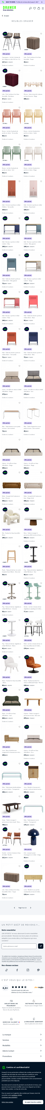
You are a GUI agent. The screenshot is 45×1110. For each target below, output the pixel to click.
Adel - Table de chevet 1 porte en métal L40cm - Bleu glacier (11, 280)
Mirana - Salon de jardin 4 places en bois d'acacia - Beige (33, 95)
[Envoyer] (40, 946)
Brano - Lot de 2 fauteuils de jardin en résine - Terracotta (10, 132)
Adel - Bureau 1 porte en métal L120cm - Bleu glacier (32, 243)
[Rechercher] (30, 8)
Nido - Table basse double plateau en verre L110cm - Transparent (11, 788)
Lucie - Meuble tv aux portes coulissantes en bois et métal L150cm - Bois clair (32, 891)
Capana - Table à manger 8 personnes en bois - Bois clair (32, 714)
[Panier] (39, 8)
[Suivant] (30, 908)
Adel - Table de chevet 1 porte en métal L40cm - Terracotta (11, 353)
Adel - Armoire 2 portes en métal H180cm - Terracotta (11, 206)
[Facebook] (17, 970)
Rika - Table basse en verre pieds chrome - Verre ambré (11, 427)
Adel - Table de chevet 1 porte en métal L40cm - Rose (33, 317)
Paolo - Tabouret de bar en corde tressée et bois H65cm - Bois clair (11, 571)
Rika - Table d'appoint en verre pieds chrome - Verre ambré (32, 427)
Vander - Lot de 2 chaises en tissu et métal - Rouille (11, 854)
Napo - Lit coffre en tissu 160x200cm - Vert (9, 714)
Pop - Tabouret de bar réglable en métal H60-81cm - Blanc (11, 645)
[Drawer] (9, 8)
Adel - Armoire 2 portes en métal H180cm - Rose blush (33, 206)
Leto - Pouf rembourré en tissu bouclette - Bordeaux (10, 95)
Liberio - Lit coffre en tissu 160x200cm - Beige (31, 464)
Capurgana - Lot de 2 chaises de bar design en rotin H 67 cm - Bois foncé (11, 59)
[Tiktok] (6, 970)
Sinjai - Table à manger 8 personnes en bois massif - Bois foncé (11, 822)
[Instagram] (27, 970)
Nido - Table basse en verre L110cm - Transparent (31, 821)
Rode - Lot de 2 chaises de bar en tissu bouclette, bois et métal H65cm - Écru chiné (33, 645)
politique (14, 1095)
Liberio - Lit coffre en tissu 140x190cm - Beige (9, 464)
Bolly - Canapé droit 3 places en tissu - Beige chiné (32, 497)
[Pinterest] (38, 970)
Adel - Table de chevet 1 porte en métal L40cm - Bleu (33, 353)
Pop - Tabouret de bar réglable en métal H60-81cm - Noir (33, 571)
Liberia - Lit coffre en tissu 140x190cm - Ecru (31, 751)
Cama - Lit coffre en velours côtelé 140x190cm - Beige (11, 390)
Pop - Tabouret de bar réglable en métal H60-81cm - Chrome (11, 608)
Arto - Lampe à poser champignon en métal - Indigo (32, 854)
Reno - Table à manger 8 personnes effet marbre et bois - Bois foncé (33, 535)
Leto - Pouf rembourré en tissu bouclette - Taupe (32, 58)
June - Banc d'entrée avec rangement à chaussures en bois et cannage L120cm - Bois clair (11, 752)
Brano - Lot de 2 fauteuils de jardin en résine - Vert (10, 169)
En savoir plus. (38, 961)
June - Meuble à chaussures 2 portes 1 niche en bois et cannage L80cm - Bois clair (33, 789)
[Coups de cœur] (34, 8)
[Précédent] (14, 908)
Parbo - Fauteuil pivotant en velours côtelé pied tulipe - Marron (33, 682)
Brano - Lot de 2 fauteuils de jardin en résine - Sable (32, 132)
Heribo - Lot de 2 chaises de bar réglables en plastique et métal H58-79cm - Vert (32, 609)
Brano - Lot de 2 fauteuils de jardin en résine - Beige (32, 169)
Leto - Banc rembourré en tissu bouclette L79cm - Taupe (10, 891)
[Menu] (43, 8)
